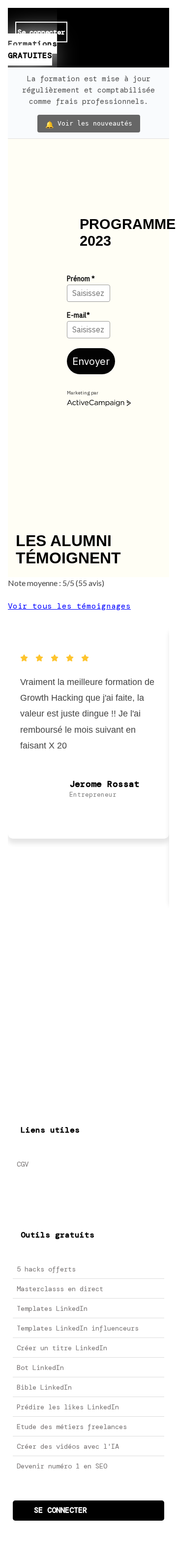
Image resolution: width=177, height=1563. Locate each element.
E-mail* (78, 315)
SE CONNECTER (60, 1510)
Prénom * (81, 278)
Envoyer (91, 361)
